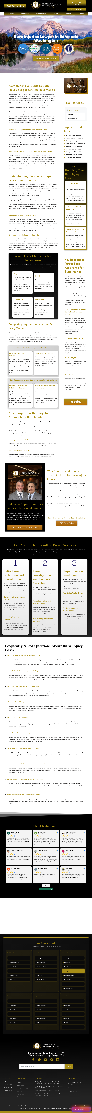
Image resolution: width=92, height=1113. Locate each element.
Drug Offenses (40, 1001)
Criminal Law (71, 114)
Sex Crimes (12, 1014)
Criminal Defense (41, 13)
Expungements (67, 1014)
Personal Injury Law (73, 118)
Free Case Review (82, 1109)
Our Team (55, 13)
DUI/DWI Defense (68, 1001)
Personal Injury (25, 13)
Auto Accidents (13, 958)
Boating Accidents (41, 958)
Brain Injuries (67, 962)
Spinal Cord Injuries (68, 966)
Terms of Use (8, 1087)
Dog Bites (39, 975)
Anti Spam (7, 1081)
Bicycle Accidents (14, 966)
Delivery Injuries (13, 979)
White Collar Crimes (41, 1005)
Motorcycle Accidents (15, 962)
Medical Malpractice (69, 975)
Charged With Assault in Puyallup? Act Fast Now (48, 1090)
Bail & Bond (67, 1005)
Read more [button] (10, 845)
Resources (68, 13)
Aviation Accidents (41, 962)
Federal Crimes (40, 1022)
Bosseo (70, 1108)
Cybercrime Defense (41, 1014)
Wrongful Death (68, 984)
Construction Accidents (42, 966)
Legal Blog (38, 1078)
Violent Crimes (13, 1005)
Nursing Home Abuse (68, 988)
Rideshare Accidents (14, 975)
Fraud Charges (40, 1009)
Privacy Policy (8, 1090)
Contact (81, 13)
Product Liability (68, 979)
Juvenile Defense (68, 1027)
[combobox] (42, 1066)
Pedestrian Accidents (14, 971)
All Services (11, 13)
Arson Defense (13, 1018)
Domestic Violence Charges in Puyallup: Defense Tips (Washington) (49, 1087)
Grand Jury (66, 1018)
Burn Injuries (67, 971)
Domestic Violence (14, 1009)
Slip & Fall (39, 971)
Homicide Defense (14, 1001)
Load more (46, 886)
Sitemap (58, 1108)
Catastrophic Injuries (69, 958)
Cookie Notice (8, 1084)
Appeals (66, 1009)
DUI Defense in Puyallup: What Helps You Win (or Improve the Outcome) (49, 1094)
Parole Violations (68, 1022)
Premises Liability (41, 979)
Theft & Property (41, 1018)
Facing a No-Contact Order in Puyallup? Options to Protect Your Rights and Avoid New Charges (49, 1082)
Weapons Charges (14, 1022)
